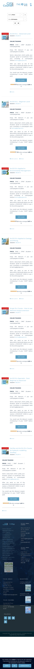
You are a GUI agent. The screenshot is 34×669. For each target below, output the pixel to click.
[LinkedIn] (5, 621)
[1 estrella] (11, 84)
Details (12, 91)
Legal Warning (13, 634)
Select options (14, 158)
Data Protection (21, 634)
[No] (32, 663)
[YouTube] (13, 617)
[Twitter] (9, 617)
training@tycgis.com (21, 60)
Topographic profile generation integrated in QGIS (25, 594)
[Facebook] (5, 617)
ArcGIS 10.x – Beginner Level (20, 102)
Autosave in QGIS (24, 605)
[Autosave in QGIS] (25, 610)
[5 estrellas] (16, 84)
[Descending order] (25, 14)
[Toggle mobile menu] (31, 4)
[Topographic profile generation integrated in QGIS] (25, 599)
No (14, 665)
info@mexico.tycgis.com (10, 594)
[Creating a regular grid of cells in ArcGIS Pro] (25, 588)
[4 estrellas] (14, 84)
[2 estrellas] (12, 84)
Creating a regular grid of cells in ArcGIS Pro (25, 582)
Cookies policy (25, 665)
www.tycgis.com (25, 542)
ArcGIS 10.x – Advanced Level (20, 34)
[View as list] (18, 23)
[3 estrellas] (13, 84)
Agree (6, 665)
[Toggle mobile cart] (31, 5)
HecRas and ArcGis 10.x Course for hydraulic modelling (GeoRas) (21, 450)
